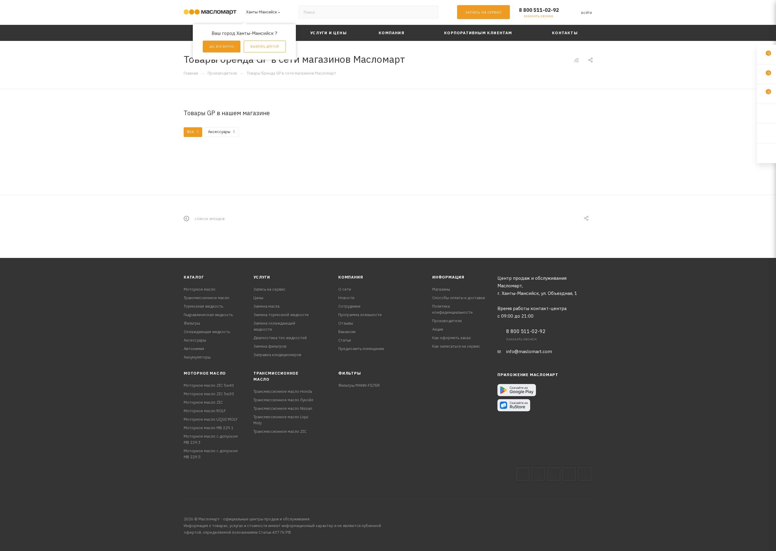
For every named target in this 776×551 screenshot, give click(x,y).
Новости (346, 297)
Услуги (261, 277)
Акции (437, 329)
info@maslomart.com (529, 351)
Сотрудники (349, 306)
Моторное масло (200, 289)
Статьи (344, 340)
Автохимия (194, 348)
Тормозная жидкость (203, 306)
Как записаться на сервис (456, 346)
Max (538, 473)
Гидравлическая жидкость (208, 314)
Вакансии (347, 331)
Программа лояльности (360, 314)
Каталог (194, 277)
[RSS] (576, 60)
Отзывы (345, 323)
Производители (447, 320)
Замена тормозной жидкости (281, 314)
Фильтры (192, 323)
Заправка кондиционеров (277, 354)
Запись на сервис (269, 289)
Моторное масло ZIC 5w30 (209, 393)
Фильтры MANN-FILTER (359, 385)
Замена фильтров (269, 346)
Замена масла (266, 306)
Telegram (553, 473)
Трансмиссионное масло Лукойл (283, 399)
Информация (448, 277)
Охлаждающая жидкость (207, 331)
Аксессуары (195, 340)
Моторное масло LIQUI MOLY (210, 419)
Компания (350, 277)
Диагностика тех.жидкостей (280, 337)
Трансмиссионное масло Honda (282, 391)
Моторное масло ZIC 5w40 (209, 385)
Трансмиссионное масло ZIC (279, 431)
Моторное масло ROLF (205, 410)
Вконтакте (522, 473)
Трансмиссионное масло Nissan (282, 408)
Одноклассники (584, 473)
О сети (344, 289)
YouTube (569, 473)
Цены (258, 297)
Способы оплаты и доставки (458, 297)
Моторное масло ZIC (203, 402)
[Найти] (430, 12)
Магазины (441, 289)
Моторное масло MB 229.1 (208, 427)
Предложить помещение (361, 348)
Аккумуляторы (197, 357)
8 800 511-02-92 (539, 10)
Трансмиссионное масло (206, 297)
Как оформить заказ (451, 337)
